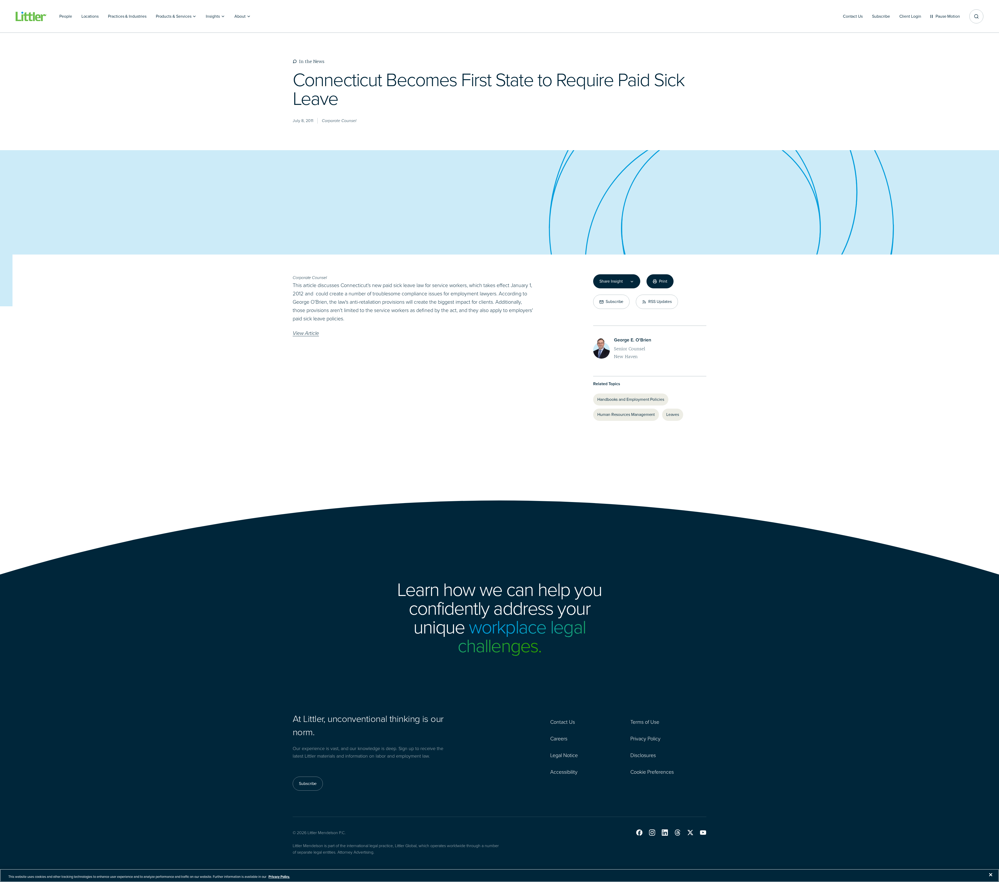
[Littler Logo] (31, 16)
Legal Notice (564, 755)
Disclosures (643, 755)
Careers (558, 738)
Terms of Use (644, 722)
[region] (499, 875)
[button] (639, 832)
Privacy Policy (645, 738)
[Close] (990, 874)
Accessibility (564, 772)
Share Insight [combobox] (611, 281)
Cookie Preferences (652, 772)
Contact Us (562, 722)
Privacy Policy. (279, 876)
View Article (306, 333)
